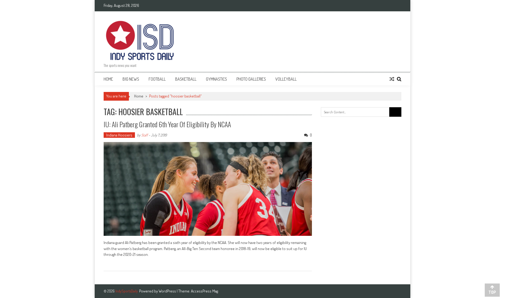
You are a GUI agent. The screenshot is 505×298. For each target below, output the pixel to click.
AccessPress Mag (204, 291)
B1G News (131, 79)
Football (157, 79)
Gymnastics (216, 79)
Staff (144, 135)
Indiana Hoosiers (119, 135)
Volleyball (286, 79)
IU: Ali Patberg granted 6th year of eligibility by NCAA (167, 124)
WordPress (168, 291)
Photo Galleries (251, 79)
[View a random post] (392, 79)
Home (108, 79)
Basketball (185, 79)
